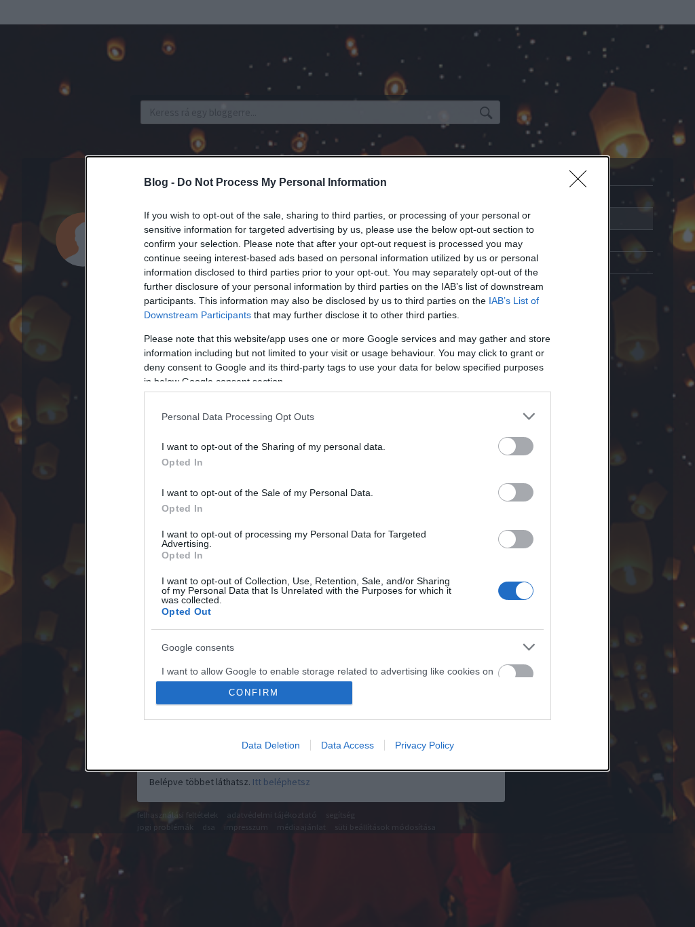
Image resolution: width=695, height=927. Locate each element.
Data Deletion (271, 745)
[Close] (582, 183)
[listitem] (347, 416)
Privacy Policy (424, 745)
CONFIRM (254, 692)
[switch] (515, 446)
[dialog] (347, 463)
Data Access (347, 745)
